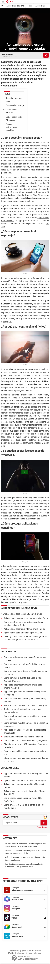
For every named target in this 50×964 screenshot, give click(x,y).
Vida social (9, 651)
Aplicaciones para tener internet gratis (21, 629)
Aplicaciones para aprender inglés (19, 633)
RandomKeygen (28, 403)
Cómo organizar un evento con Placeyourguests (25, 740)
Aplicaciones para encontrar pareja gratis (22, 618)
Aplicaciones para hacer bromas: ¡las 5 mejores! (25, 780)
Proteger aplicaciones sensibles (11, 127)
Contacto (29, 953)
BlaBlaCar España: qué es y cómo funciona (23, 736)
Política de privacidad (16, 953)
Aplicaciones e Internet (15, 6)
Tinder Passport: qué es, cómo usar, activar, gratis (26, 705)
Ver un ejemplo (42, 827)
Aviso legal (37, 953)
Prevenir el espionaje (15, 105)
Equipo (23, 951)
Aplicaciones (41, 6)
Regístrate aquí (14, 951)
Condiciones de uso (34, 951)
